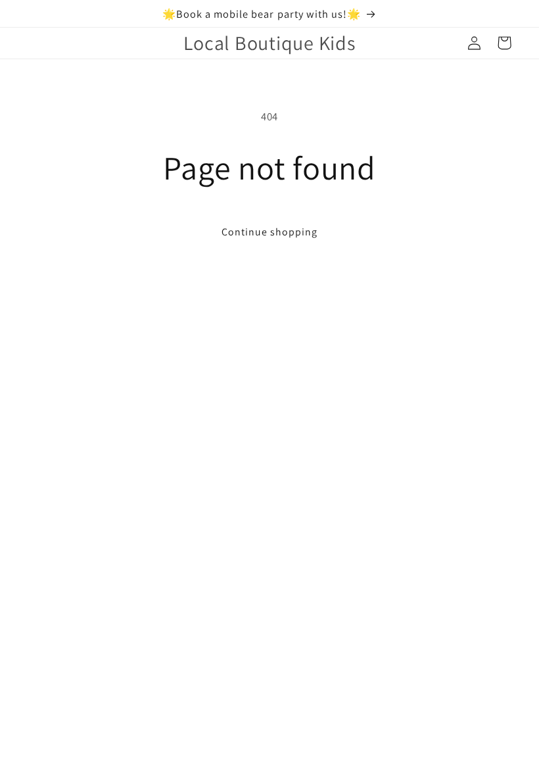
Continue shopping (270, 232)
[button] (504, 43)
